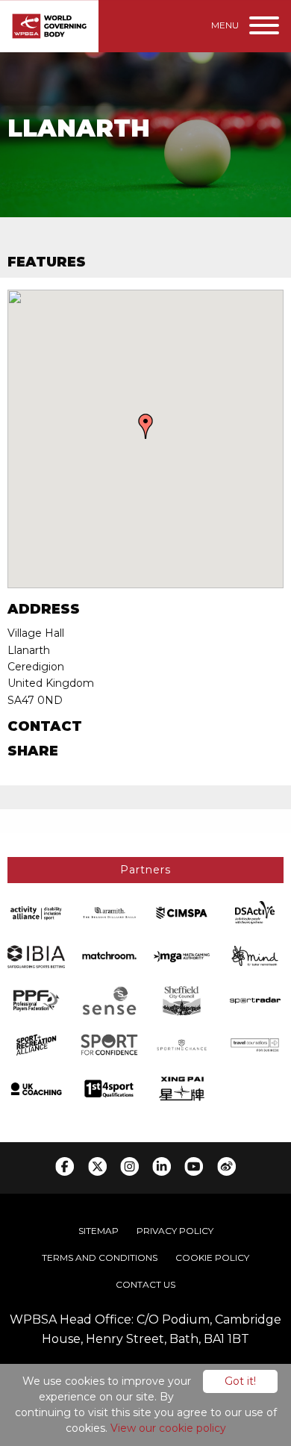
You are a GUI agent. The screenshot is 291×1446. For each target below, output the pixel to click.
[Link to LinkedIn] (161, 1166)
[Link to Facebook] (64, 1166)
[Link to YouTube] (193, 1166)
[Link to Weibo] (226, 1166)
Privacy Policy (175, 1230)
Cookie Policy (212, 1257)
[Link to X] (97, 1166)
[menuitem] (98, 1231)
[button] (145, 426)
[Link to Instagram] (129, 1166)
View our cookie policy (168, 1428)
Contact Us (145, 1284)
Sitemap (98, 1230)
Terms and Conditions (99, 1257)
